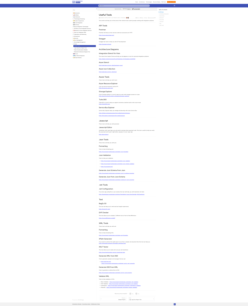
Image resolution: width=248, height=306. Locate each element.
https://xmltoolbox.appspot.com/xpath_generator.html (112, 243)
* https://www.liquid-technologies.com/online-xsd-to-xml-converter (118, 263)
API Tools (162, 12)
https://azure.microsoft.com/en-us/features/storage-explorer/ (114, 96)
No (138, 293)
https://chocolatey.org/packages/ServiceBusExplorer (112, 115)
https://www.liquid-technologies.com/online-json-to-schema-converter (116, 173)
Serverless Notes (86, 304)
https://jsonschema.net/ (107, 166)
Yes (132, 293)
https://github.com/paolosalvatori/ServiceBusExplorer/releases (114, 113)
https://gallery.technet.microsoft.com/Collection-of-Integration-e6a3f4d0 (117, 59)
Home (136, 2)
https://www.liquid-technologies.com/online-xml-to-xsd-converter (115, 272)
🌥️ (82, 28)
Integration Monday (77, 304)
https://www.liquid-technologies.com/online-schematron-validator (124, 285)
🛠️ (80, 26)
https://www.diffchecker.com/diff (107, 218)
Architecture (142, 2)
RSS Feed (164, 2)
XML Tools (162, 25)
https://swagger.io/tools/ (105, 44)
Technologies (149, 2)
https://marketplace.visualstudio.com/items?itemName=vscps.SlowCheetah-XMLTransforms (121, 194)
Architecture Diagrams (164, 13)
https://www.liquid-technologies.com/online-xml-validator (124, 282)
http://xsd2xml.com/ (106, 261)
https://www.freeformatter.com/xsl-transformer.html (112, 252)
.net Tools (162, 21)
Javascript (162, 17)
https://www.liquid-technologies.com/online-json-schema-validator (117, 164)
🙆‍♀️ (75, 53)
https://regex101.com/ (104, 209)
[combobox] (124, 5)
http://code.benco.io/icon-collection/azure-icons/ (111, 65)
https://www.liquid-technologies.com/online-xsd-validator (123, 283)
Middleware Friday (95, 304)
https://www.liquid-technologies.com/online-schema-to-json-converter (116, 180)
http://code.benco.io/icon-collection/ (108, 72)
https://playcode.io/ (104, 134)
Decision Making (156, 2)
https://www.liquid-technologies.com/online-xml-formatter (113, 235)
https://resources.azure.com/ (106, 88)
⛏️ (75, 44)
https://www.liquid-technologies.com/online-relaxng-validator (122, 287)
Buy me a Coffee (171, 2)
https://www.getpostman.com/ (106, 35)
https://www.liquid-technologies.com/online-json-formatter (113, 151)
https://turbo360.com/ (104, 104)
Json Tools (162, 19)
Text (160, 23)
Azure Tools (162, 15)
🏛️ (76, 17)
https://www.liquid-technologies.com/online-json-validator (115, 161)
